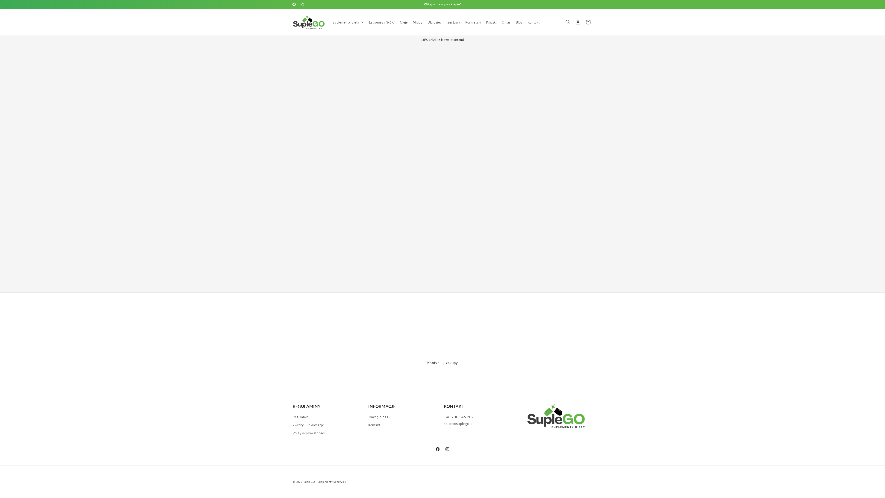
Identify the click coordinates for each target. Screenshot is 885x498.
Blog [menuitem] (519, 22)
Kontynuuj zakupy (442, 363)
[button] (568, 22)
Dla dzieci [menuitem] (435, 22)
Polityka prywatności (309, 433)
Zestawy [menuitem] (454, 22)
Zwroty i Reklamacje (308, 425)
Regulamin (301, 417)
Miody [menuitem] (417, 22)
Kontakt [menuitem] (534, 22)
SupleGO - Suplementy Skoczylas (325, 481)
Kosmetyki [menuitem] (473, 22)
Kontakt (374, 425)
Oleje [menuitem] (404, 22)
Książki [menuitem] (491, 22)
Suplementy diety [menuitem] (346, 22)
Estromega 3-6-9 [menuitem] (382, 22)
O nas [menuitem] (506, 22)
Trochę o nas (378, 417)
